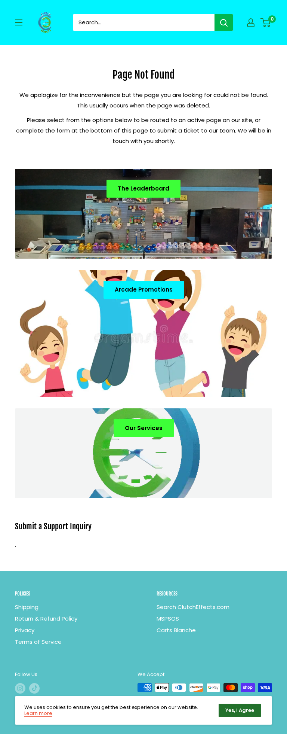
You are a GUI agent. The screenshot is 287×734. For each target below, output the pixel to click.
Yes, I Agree (239, 710)
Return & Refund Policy (46, 618)
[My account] (250, 22)
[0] (266, 22)
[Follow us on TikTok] (34, 688)
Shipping (26, 607)
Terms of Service (38, 642)
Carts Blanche (176, 630)
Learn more (38, 713)
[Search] (224, 22)
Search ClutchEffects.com (193, 607)
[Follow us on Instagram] (20, 688)
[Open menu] (18, 22)
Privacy (24, 630)
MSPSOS (168, 618)
